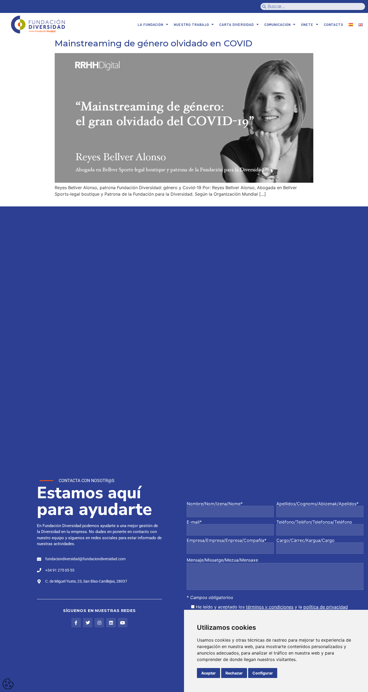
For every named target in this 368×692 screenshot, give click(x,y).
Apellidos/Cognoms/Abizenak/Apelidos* (317, 503)
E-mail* (194, 522)
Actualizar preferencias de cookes (8, 684)
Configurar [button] (262, 673)
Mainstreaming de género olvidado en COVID (153, 43)
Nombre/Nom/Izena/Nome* (215, 503)
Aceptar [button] (208, 673)
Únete (307, 24)
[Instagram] (99, 622)
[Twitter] (87, 622)
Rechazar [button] (234, 673)
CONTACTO (333, 24)
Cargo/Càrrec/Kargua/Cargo (305, 540)
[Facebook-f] (76, 622)
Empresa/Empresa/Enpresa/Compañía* (226, 540)
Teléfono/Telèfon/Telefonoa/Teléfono (314, 522)
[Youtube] (122, 622)
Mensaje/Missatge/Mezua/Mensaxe (222, 560)
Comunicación (277, 24)
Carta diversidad (236, 24)
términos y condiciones (269, 607)
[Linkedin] (111, 622)
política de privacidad (325, 607)
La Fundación (150, 24)
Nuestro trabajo (191, 24)
